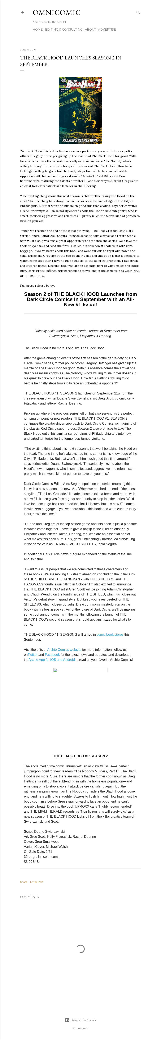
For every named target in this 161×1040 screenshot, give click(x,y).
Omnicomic (57, 12)
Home (38, 29)
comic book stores (110, 634)
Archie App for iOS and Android (52, 659)
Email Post (36, 881)
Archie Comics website (64, 649)
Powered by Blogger (83, 1020)
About (90, 29)
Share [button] (23, 881)
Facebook (52, 654)
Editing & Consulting (64, 29)
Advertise (107, 29)
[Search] (138, 12)
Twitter (33, 654)
